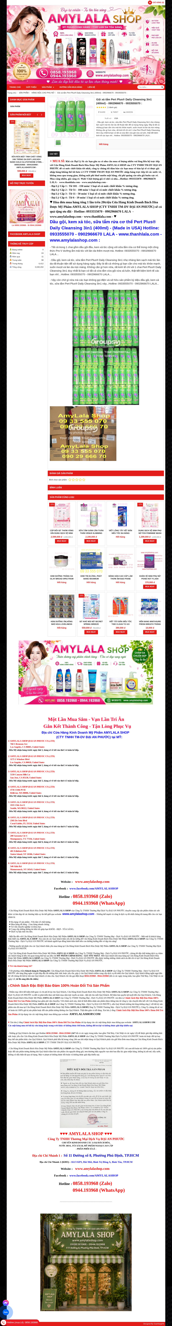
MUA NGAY (26, 175)
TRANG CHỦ (15, 87)
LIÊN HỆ (91, 87)
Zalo (6, 1312)
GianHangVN (159, 1324)
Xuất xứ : (108, 118)
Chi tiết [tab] (54, 154)
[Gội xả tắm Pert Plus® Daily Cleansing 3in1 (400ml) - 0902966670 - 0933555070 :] (71, 117)
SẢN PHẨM (47, 87)
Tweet (115, 112)
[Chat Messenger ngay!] (6, 1303)
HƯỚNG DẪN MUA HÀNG (71, 87)
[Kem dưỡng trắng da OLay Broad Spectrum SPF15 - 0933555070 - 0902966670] (61, 560)
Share (102, 112)
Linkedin (129, 112)
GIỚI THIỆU (31, 87)
